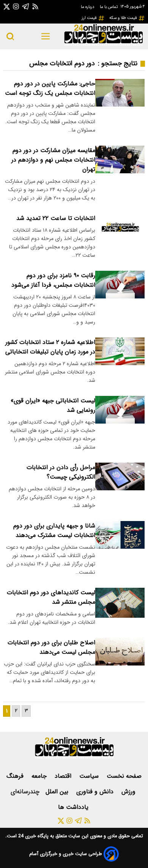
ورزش (129, 791)
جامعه (40, 776)
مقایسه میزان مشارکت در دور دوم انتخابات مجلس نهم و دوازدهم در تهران (53, 160)
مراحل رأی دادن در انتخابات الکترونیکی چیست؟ (61, 472)
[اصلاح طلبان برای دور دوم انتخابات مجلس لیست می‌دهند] (120, 652)
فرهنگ (15, 776)
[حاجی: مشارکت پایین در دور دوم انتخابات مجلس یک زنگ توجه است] (120, 93)
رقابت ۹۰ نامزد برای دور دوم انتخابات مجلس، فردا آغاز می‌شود (53, 280)
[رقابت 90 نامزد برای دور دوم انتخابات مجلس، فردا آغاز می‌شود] (120, 284)
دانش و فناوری (95, 791)
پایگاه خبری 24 (33, 836)
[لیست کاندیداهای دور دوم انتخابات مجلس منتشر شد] (120, 603)
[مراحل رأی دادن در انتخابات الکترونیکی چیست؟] (120, 476)
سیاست (90, 776)
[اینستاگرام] (16, 6)
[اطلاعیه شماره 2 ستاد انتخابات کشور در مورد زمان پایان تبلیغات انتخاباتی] (120, 351)
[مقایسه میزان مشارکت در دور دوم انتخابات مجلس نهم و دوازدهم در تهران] (120, 159)
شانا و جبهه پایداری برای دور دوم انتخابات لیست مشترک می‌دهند (54, 530)
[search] (10, 36)
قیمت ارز (90, 17)
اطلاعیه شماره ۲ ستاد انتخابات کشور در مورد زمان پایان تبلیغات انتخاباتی (50, 346)
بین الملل (58, 791)
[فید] (35, 6)
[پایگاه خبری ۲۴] (103, 44)
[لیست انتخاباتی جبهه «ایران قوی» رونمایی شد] (120, 410)
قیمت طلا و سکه (123, 17)
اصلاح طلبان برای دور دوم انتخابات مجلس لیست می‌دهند (51, 647)
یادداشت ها (74, 807)
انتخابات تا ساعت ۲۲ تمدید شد (55, 218)
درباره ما (88, 6)
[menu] (45, 36)
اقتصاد (64, 776)
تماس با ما (109, 6)
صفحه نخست (124, 776)
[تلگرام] (26, 6)
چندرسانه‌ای (25, 791)
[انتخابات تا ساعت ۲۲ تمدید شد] (120, 227)
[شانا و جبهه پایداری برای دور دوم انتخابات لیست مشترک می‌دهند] (120, 535)
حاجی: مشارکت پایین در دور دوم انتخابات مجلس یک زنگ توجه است (50, 88)
